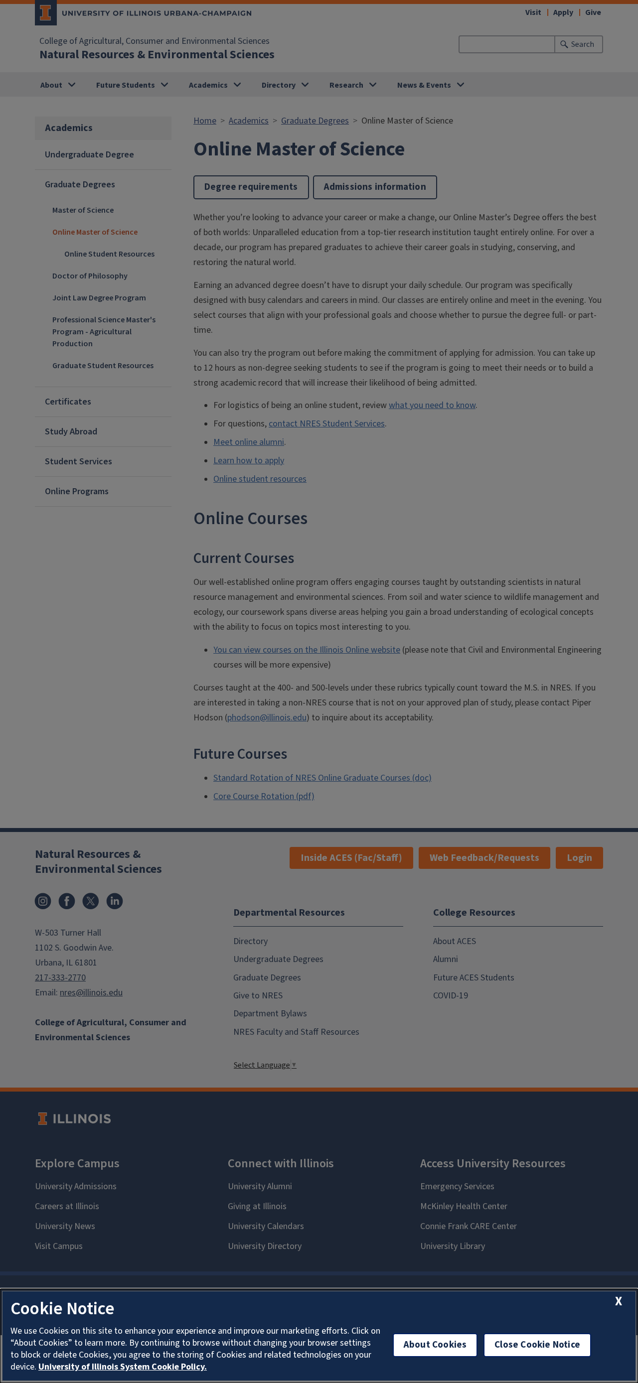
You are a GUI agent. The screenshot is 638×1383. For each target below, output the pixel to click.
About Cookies (435, 1345)
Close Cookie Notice (537, 1345)
